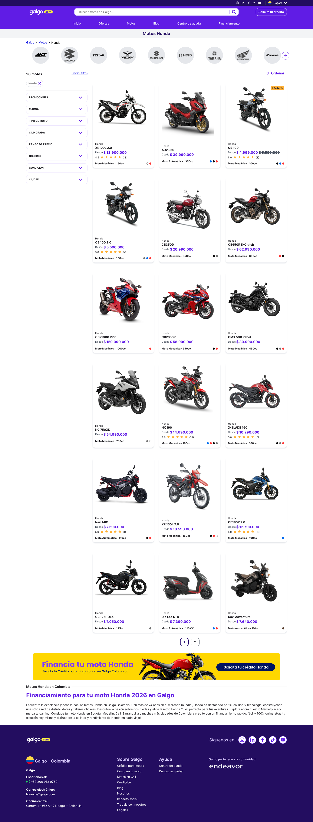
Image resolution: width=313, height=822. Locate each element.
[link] (237, 3)
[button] (275, 73)
